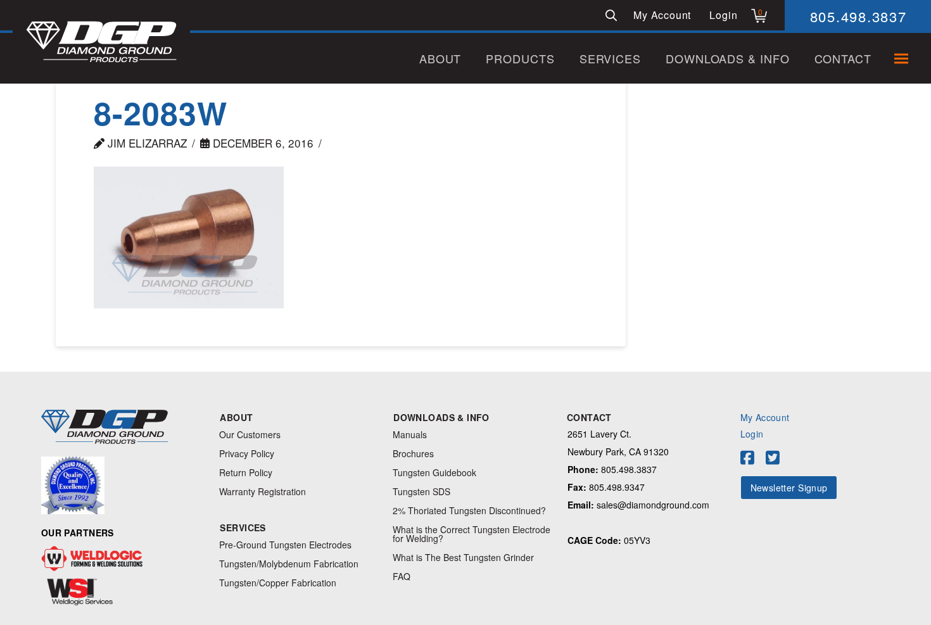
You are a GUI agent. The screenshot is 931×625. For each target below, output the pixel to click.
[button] (611, 15)
